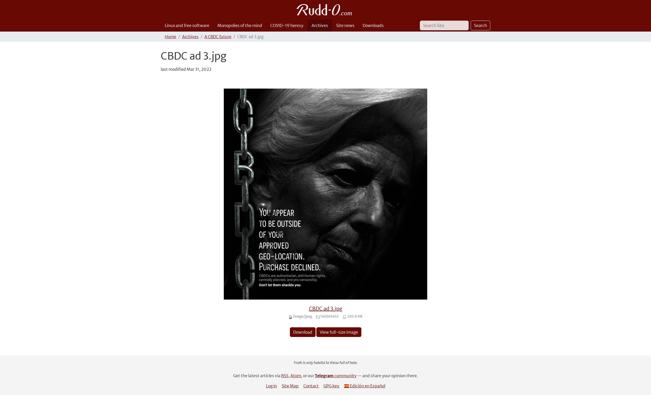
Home (170, 36)
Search (480, 25)
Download (302, 332)
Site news (345, 25)
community (336, 375)
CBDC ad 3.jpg (325, 308)
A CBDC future (217, 36)
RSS (284, 375)
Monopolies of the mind (239, 25)
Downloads (373, 25)
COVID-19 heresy (286, 25)
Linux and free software (187, 25)
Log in (271, 385)
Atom (295, 375)
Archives (320, 25)
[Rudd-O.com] (326, 9)
